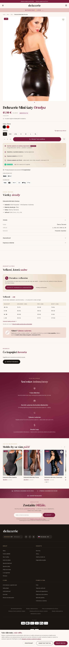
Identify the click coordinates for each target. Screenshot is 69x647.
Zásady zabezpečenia (57, 611)
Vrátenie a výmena (41, 601)
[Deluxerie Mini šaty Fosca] (33, 463)
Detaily (5, 220)
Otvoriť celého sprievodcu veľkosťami (22, 324)
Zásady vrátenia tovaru (32, 608)
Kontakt (5, 594)
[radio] (4, 126)
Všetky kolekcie (40, 557)
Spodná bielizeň (7, 563)
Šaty (12, 14)
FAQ (37, 585)
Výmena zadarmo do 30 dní (42, 1)
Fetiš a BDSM (6, 554)
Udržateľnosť (7, 591)
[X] (33, 536)
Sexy (8, 14)
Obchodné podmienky (16, 608)
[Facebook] (29, 536)
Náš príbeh (6, 588)
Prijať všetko (60, 643)
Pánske (5, 576)
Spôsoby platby (40, 597)
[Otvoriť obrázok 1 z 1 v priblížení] (34, 59)
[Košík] (66, 5)
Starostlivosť (7, 238)
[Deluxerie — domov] (34, 5)
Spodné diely (6, 566)
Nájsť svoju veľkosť (61, 130)
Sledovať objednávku (42, 591)
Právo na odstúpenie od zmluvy (50, 608)
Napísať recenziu (12, 361)
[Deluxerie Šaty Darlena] (12, 463)
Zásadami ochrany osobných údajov (38, 519)
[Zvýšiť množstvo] (10, 139)
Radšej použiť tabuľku (41, 287)
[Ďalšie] (64, 446)
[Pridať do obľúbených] (20, 452)
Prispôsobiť (29, 643)
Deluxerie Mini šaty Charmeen (53, 477)
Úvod (4, 14)
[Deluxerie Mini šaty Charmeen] (54, 463)
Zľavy (37, 554)
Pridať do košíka (38, 139)
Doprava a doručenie (42, 594)
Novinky (38, 550)
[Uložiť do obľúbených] (63, 19)
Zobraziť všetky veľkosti (9, 321)
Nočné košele (7, 560)
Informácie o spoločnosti (10, 585)
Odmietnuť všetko (45, 643)
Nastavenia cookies (36, 613)
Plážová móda (7, 569)
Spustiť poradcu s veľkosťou (19, 287)
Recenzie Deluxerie (8, 597)
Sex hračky (6, 557)
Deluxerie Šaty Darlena (10, 477)
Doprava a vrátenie (8, 243)
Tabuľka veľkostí (40, 588)
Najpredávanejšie (41, 560)
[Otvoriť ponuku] (2, 5)
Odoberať (49, 515)
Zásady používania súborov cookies (39, 611)
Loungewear (6, 572)
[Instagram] (26, 536)
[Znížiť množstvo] (4, 139)
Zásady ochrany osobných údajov (16, 611)
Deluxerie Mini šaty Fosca (31, 477)
